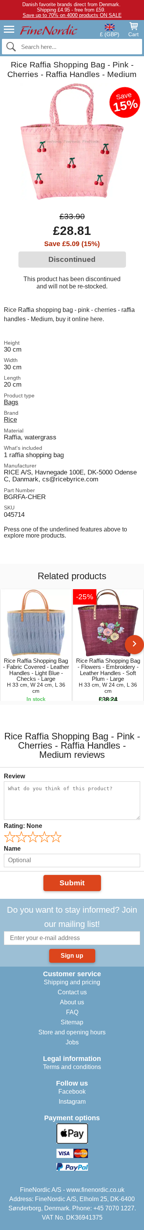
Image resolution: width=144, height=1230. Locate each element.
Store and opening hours (72, 1032)
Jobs (72, 1042)
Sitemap (72, 1022)
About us (72, 1002)
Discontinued (72, 259)
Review (14, 776)
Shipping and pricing (72, 982)
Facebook (72, 1091)
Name (12, 848)
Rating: (23, 826)
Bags (11, 402)
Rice (10, 419)
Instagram (72, 1101)
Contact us (72, 992)
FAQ (72, 1012)
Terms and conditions (72, 1067)
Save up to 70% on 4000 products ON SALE (72, 15)
